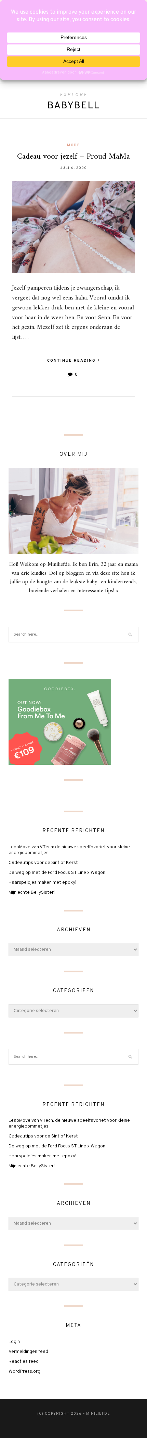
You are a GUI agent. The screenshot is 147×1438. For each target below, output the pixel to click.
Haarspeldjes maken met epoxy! (42, 883)
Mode (73, 145)
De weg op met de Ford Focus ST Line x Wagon (57, 873)
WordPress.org (24, 1371)
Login (14, 1342)
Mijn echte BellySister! (32, 892)
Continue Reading (72, 360)
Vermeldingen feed (28, 1352)
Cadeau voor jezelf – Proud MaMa (73, 156)
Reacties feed (24, 1361)
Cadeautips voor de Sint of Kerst (43, 863)
